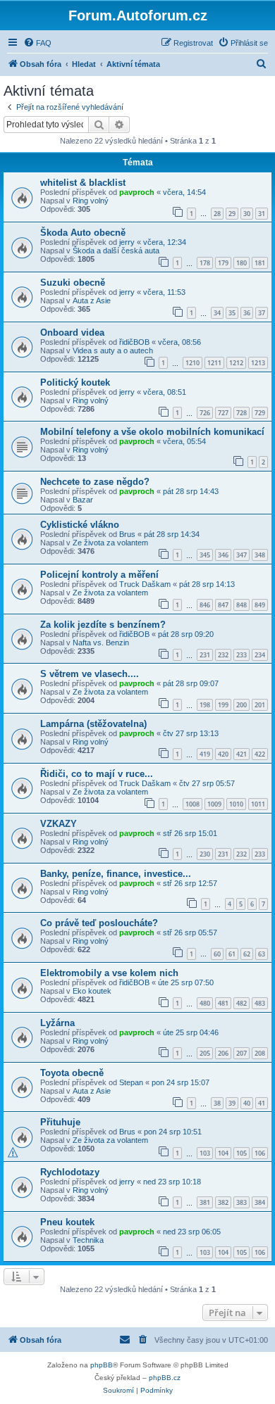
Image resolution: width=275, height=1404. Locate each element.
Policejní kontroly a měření (99, 574)
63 (261, 954)
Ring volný (91, 200)
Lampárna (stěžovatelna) (93, 724)
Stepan (131, 1082)
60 (217, 954)
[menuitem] (37, 42)
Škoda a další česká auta (116, 250)
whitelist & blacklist (83, 182)
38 (217, 1103)
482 (241, 1003)
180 (241, 262)
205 (205, 1053)
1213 (258, 362)
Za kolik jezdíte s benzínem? (103, 624)
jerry (127, 242)
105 (241, 1153)
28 (217, 213)
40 (246, 1103)
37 (261, 312)
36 (246, 312)
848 (241, 604)
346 (223, 554)
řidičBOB (134, 342)
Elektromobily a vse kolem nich (109, 973)
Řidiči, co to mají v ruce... (96, 774)
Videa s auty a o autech (113, 350)
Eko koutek (92, 991)
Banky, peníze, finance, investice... (115, 873)
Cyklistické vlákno (79, 524)
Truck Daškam (145, 584)
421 (241, 754)
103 (205, 1153)
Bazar (83, 499)
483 (260, 1003)
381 (205, 1202)
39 (232, 1103)
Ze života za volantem (110, 542)
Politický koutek (75, 382)
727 (223, 412)
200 (241, 704)
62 (246, 954)
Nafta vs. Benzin (101, 642)
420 (223, 754)
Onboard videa (72, 332)
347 (241, 554)
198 (205, 704)
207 (241, 1053)
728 (241, 412)
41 (261, 1103)
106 (260, 1153)
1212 (236, 362)
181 (260, 262)
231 (205, 654)
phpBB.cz (165, 1377)
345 (205, 554)
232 (223, 654)
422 (260, 754)
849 (260, 604)
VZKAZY (58, 823)
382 (223, 1202)
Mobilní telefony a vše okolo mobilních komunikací (152, 431)
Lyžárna (57, 1023)
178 (205, 262)
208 (260, 1053)
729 (260, 412)
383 (241, 1202)
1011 (258, 804)
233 (241, 654)
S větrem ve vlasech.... (89, 674)
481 (223, 1003)
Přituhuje (60, 1122)
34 (217, 312)
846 (205, 604)
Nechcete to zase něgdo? (94, 481)
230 (205, 854)
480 (205, 1003)
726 (205, 412)
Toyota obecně (72, 1073)
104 (223, 1153)
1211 (214, 362)
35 (232, 312)
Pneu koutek (67, 1222)
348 (260, 554)
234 (260, 654)
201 (260, 704)
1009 (214, 804)
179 (223, 262)
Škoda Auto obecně (83, 232)
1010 (236, 804)
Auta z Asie (92, 300)
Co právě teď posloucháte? (99, 923)
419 (205, 754)
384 (260, 1202)
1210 (192, 362)
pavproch (136, 192)
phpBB (101, 1365)
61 (232, 954)
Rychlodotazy (69, 1172)
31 (261, 213)
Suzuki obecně (72, 282)
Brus (127, 534)
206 (223, 1053)
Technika (88, 1240)
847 (223, 604)
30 (246, 213)
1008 (192, 804)
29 (232, 213)
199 (223, 704)
